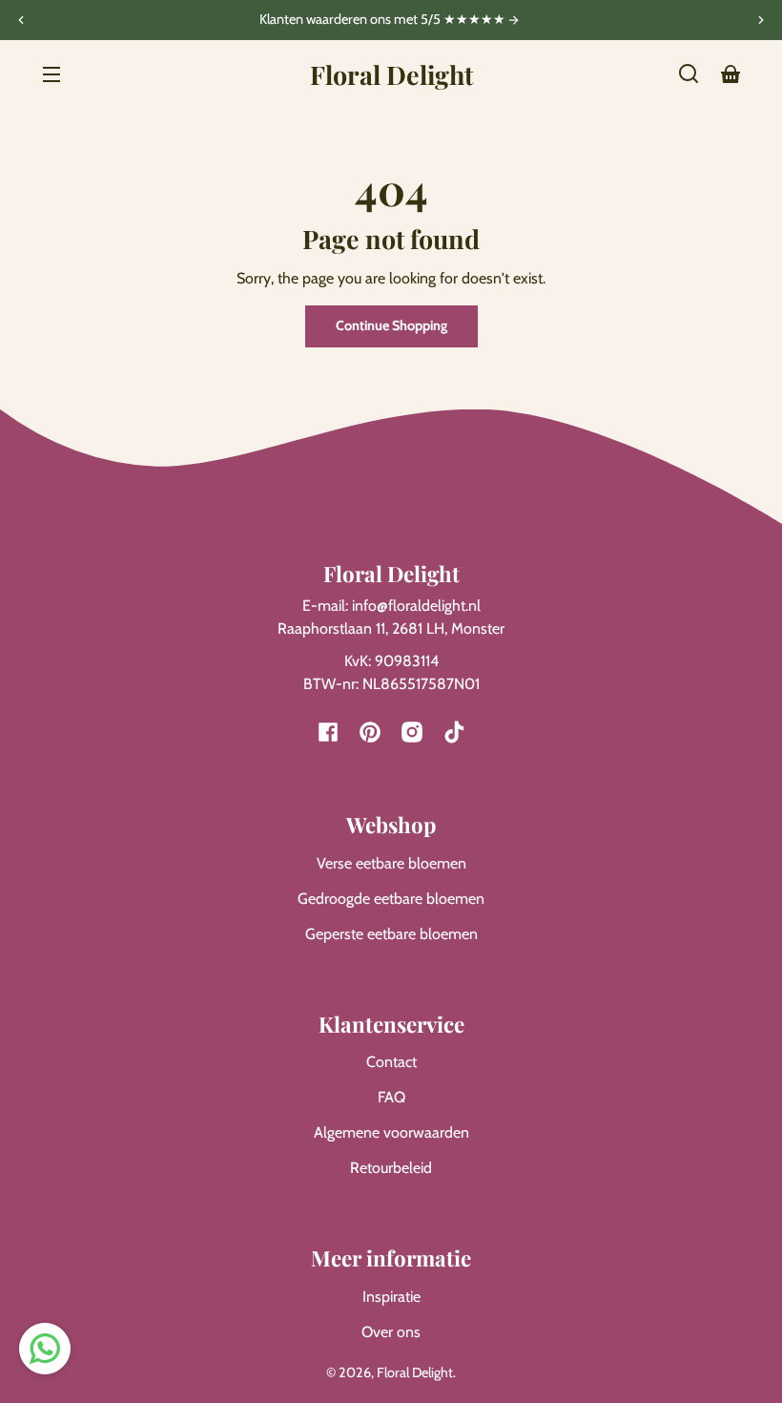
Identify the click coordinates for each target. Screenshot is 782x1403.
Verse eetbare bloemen (391, 863)
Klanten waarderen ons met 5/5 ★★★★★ (383, 20)
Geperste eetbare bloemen (391, 934)
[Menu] (51, 73)
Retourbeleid (391, 1168)
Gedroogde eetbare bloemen (391, 899)
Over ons (391, 1332)
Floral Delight (415, 1372)
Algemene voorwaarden (391, 1132)
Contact (391, 1062)
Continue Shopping (391, 325)
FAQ (391, 1097)
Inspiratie (391, 1297)
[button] (689, 73)
